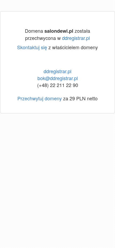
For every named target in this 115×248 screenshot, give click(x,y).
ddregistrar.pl (76, 37)
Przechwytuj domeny (39, 98)
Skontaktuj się (32, 47)
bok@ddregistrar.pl (57, 78)
